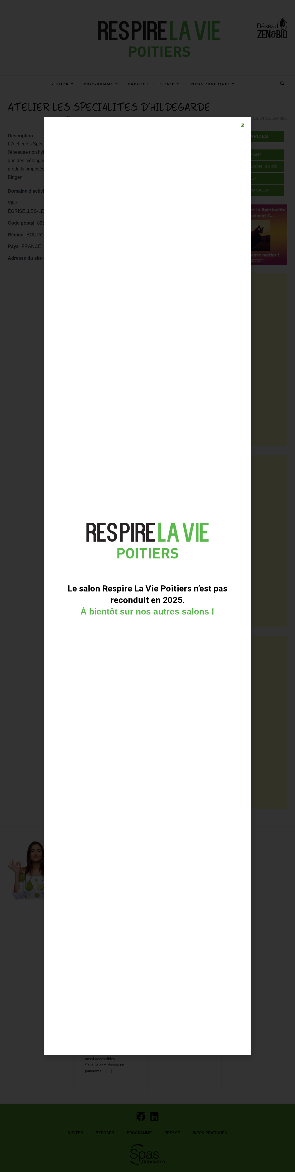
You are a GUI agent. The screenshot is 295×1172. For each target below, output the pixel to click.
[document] (147, 586)
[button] (243, 125)
